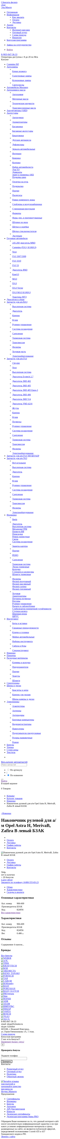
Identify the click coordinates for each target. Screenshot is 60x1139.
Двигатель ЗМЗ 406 (21, 394)
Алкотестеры (18, 706)
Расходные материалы (17, 658)
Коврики (16, 158)
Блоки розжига (19, 71)
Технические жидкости (23, 103)
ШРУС (15, 616)
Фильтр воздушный (21, 581)
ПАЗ (14, 283)
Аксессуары (12, 113)
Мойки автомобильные (23, 637)
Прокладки (17, 534)
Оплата (15, 20)
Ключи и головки (20, 632)
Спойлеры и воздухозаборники (27, 204)
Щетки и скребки (20, 227)
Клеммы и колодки (21, 662)
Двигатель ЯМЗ (19, 270)
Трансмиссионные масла (24, 108)
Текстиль (11, 752)
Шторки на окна (20, 222)
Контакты (11, 27)
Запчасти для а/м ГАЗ (17, 358)
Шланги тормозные (21, 574)
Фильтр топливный (21, 589)
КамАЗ (15, 274)
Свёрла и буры (19, 646)
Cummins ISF (13, 64)
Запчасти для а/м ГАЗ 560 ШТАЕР (23, 456)
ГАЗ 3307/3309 (19, 256)
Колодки (16, 569)
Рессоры (16, 601)
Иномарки (12, 515)
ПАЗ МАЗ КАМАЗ (21, 292)
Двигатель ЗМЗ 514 (21, 399)
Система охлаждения (22, 329)
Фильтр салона (19, 586)
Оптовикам (12, 12)
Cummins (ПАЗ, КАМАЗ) (24, 247)
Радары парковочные (22, 738)
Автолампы (12, 67)
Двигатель (17, 311)
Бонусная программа (17, 40)
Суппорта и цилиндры (23, 572)
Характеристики (14, 889)
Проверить (6, 1061)
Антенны (16, 710)
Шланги (16, 680)
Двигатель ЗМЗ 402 (21, 381)
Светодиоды (18, 85)
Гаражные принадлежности (25, 628)
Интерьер (16, 153)
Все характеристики (10, 912)
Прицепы (11, 655)
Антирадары (18, 715)
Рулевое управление (22, 324)
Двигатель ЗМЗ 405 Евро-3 (25, 390)
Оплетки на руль (20, 182)
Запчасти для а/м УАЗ (17, 458)
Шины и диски (14, 685)
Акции (10, 25)
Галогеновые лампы (22, 76)
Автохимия (17, 94)
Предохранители (20, 667)
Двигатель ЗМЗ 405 (21, 385)
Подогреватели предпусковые (26, 733)
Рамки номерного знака (23, 200)
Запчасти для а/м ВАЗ (17, 302)
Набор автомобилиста (22, 167)
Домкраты (17, 172)
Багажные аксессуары (22, 131)
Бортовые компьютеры (23, 719)
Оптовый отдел (19, 32)
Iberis (14, 519)
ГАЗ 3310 (16, 261)
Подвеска (16, 422)
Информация (13, 15)
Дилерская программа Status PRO (23, 1116)
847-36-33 (9, 54)
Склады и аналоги (15, 892)
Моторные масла (20, 99)
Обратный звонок (15, 1076)
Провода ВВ (18, 531)
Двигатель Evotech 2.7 (22, 376)
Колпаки (16, 162)
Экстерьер (17, 236)
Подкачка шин (19, 177)
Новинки (11, 653)
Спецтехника (13, 683)
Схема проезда (19, 35)
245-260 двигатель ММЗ (23, 243)
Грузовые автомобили (17, 238)
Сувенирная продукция (23, 209)
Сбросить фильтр (9, 2)
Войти (10, 49)
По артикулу (16, 770)
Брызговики (18, 135)
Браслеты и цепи (20, 690)
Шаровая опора (19, 614)
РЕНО (15, 555)
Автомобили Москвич (17, 87)
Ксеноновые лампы (21, 80)
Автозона (11, 1106)
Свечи (15, 539)
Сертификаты (13, 1099)
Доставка (16, 22)
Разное (15, 742)
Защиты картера (20, 546)
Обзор (10, 887)
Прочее (15, 191)
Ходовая (16, 593)
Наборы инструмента (22, 641)
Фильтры (16, 347)
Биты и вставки (19, 623)
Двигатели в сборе (15, 299)
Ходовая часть (19, 351)
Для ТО (16, 169)
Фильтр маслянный (21, 584)
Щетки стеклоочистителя (24, 231)
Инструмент (12, 619)
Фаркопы (16, 213)
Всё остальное (19, 463)
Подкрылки (17, 186)
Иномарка (11, 1101)
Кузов (15, 320)
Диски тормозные (20, 567)
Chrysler (16, 363)
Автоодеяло (18, 117)
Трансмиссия (18, 342)
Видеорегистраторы (21, 724)
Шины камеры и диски (23, 699)
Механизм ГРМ (19, 529)
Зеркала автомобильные (23, 149)
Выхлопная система (21, 306)
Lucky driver (7, 880)
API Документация (16, 1109)
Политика (11, 1074)
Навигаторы (18, 729)
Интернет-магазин (21, 30)
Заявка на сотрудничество (19, 45)
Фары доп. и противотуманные (27, 218)
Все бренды (6, 955)
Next (14, 252)
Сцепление (17, 333)
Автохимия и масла (16, 90)
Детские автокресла (21, 140)
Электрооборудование (22, 356)
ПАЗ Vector (17, 288)
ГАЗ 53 (15, 265)
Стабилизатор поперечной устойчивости (31, 609)
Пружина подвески (21, 598)
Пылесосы (17, 195)
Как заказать (18, 17)
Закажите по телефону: (20, 882)
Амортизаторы (19, 596)
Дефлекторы (18, 144)
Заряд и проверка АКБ (23, 174)
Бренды (10, 745)
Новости (11, 1111)
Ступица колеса (19, 611)
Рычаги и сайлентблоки (23, 606)
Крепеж (16, 315)
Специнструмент (20, 650)
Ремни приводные (21, 536)
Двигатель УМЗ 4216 (22, 403)
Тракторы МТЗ (19, 297)
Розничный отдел (15, 1069)
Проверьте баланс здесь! (12, 1042)
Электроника (13, 701)
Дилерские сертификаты (18, 1114)
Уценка (10, 747)
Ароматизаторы (19, 122)
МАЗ (14, 279)
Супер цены (12, 750)
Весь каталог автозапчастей (14, 762)
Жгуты (15, 408)
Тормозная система (21, 338)
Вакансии (17, 37)
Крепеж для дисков (21, 694)
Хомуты (16, 676)
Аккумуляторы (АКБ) (17, 110)
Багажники (17, 126)
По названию (16, 775)
